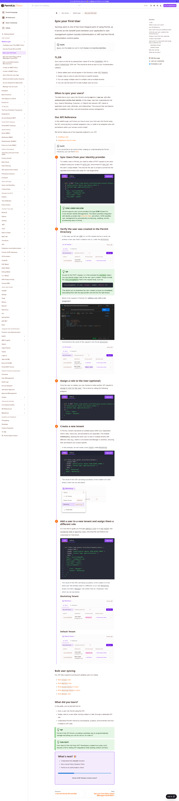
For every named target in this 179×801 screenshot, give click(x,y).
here (76, 152)
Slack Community (11, 23)
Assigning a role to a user (67, 140)
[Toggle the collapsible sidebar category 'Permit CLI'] (24, 102)
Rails (3, 325)
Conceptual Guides (8, 405)
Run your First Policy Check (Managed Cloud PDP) (12, 57)
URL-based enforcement (10, 170)
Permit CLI (5, 102)
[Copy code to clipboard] (110, 285)
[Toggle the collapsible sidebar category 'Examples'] (24, 91)
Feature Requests (7, 428)
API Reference (10, 17)
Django (4, 294)
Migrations (5, 413)
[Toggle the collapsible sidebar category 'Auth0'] (24, 336)
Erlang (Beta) (6, 272)
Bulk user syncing (154, 50)
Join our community (157, 61)
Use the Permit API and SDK (12, 49)
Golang (4, 220)
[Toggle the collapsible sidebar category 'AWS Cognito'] (24, 340)
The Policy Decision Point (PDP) (10, 153)
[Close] (176, 1)
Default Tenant (155, 47)
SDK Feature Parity (8, 279)
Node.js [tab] (72, 176)
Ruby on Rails (6, 232)
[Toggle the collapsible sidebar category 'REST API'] (24, 237)
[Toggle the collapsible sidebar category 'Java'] (24, 228)
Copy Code (109, 176)
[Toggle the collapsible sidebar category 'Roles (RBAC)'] (24, 133)
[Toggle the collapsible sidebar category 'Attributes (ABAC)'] (24, 137)
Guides (4, 397)
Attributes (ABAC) (7, 137)
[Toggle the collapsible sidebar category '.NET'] (24, 224)
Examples (5, 90)
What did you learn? (155, 52)
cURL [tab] (64, 176)
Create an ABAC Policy (10, 67)
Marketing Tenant (156, 45)
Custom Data (6, 189)
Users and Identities (8, 185)
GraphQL (5, 260)
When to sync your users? (156, 25)
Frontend (5, 177)
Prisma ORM (6, 283)
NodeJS (4, 212)
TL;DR (150, 22)
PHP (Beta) (5, 264)
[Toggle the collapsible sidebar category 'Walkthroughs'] (24, 42)
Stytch (4, 344)
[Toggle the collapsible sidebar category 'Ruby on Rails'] (24, 233)
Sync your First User (9, 53)
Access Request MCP (9, 118)
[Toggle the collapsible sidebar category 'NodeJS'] (24, 212)
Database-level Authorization (11, 248)
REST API (5, 236)
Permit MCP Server (8, 367)
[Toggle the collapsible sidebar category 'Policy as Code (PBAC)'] (24, 145)
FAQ (5, 432)
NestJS (4, 306)
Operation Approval (8, 389)
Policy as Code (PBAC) (9, 145)
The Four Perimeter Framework (12, 110)
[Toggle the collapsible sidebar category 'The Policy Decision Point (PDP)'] (24, 153)
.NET (3, 224)
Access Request (7, 386)
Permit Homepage (11, 12)
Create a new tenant (155, 38)
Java (3, 228)
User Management (8, 378)
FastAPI (4, 290)
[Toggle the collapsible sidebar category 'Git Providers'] (24, 256)
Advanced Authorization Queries (13, 79)
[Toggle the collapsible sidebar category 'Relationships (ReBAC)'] (24, 141)
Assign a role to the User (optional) (159, 36)
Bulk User (64, 680)
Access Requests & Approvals (12, 83)
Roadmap (5, 424)
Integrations (6, 114)
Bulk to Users (68, 687)
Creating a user (63, 137)
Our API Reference (154, 27)
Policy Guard (6, 205)
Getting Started (9, 34)
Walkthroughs (6, 41)
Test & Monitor (6, 201)
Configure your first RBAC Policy (13, 45)
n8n (3, 244)
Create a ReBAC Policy (10, 71)
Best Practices (6, 95)
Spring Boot (5, 317)
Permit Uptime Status (11, 435)
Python (4, 216)
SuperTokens (6, 348)
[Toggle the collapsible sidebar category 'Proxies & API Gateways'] (24, 252)
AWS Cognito (6, 340)
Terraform (5, 240)
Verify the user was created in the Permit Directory (159, 33)
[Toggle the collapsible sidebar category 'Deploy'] (24, 197)
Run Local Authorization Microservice (11, 63)
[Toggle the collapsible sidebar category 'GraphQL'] (24, 260)
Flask (3, 298)
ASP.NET (4, 321)
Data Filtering (6, 166)
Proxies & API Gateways (9, 252)
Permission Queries (8, 174)
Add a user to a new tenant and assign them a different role (160, 41)
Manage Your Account (10, 86)
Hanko (4, 352)
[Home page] (56, 13)
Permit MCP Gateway (9, 125)
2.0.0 (145, 5)
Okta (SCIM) (6, 359)
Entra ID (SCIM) (7, 363)
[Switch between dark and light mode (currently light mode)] (161, 5)
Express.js (5, 309)
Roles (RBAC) (6, 133)
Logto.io (4, 355)
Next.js (4, 302)
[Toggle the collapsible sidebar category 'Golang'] (24, 220)
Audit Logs (5, 382)
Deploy (4, 197)
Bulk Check (5, 162)
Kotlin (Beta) (6, 268)
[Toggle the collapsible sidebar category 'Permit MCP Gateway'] (24, 126)
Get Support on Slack (9, 98)
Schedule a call (156, 64)
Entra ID (84, 216)
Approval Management (9, 393)
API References (7, 409)
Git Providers (6, 256)
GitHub (92, 1)
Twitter (107, 1)
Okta (89, 216)
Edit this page (155, 58)
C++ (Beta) (5, 276)
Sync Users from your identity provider (160, 29)
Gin (3, 313)
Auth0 (4, 336)
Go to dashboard (169, 5)
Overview (5, 374)
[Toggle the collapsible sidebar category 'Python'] (24, 216)
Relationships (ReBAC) (9, 141)
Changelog (5, 420)
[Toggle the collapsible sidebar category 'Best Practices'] (24, 95)
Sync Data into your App (11, 75)
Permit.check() (6, 158)
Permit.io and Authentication (11, 332)
